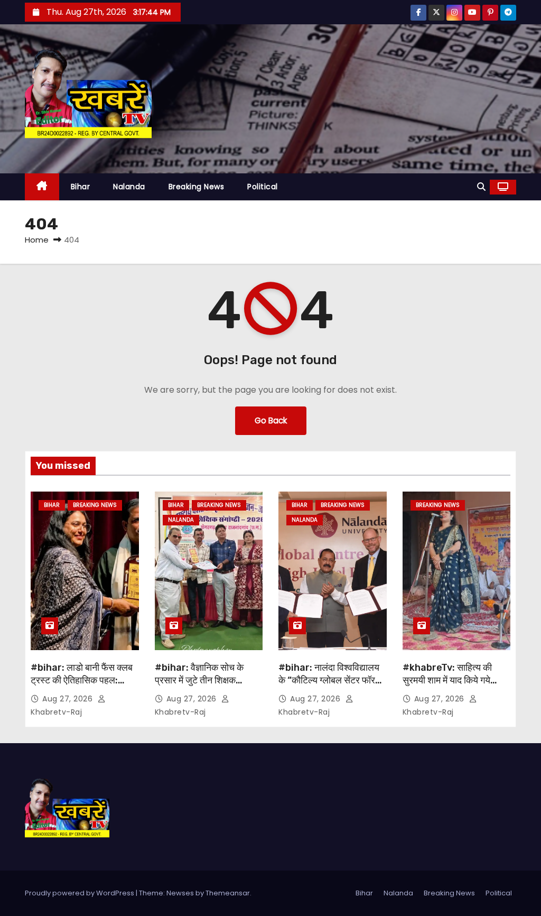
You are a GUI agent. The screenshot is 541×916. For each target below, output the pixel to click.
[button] (481, 187)
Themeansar (228, 893)
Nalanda (129, 186)
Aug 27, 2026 (68, 698)
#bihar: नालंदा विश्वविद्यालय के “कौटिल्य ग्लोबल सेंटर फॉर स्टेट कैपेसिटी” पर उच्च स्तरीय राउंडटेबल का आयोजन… (328, 686)
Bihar (80, 186)
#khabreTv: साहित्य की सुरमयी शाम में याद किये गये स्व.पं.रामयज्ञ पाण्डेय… (447, 680)
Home (37, 239)
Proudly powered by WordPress (80, 893)
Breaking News (197, 186)
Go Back (271, 420)
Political (262, 186)
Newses (180, 893)
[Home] (42, 186)
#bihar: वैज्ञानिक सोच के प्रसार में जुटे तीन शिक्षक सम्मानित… (199, 680)
